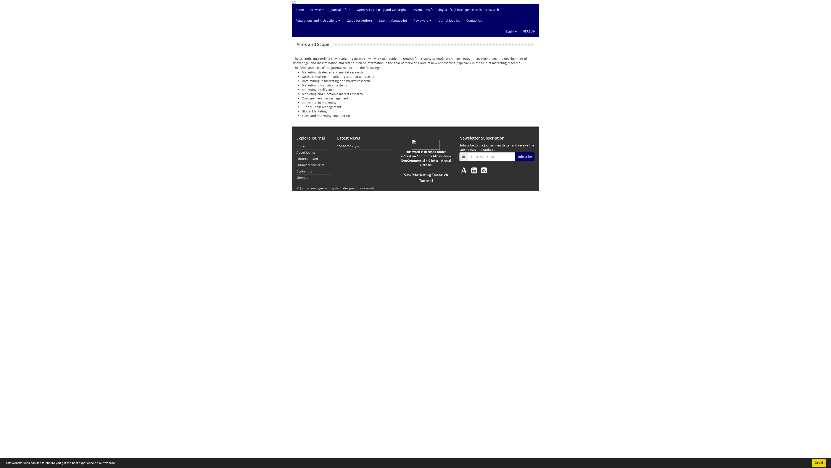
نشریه (356, 146)
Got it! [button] (819, 462)
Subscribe (524, 156)
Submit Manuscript (393, 20)
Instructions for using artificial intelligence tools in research (455, 10)
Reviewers (421, 20)
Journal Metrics (449, 20)
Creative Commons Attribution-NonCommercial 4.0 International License (426, 160)
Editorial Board (307, 159)
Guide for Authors (360, 20)
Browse (316, 10)
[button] (117, 463)
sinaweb (368, 188)
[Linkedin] (475, 170)
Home (299, 10)
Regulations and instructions (316, 20)
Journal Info (339, 10)
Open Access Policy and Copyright (381, 10)
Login (510, 31)
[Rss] (484, 170)
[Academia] (464, 170)
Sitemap (302, 178)
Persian (529, 31)
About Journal (306, 152)
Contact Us (474, 20)
